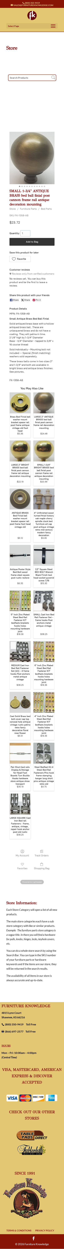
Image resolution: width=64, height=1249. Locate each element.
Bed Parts (46, 208)
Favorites (22, 868)
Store (12, 208)
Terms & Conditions (18, 1230)
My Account (22, 855)
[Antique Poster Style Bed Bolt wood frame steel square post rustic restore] (20, 555)
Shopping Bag (41, 868)
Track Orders (42, 855)
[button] (20, 259)
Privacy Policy (44, 1230)
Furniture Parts (28, 208)
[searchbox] (32, 77)
